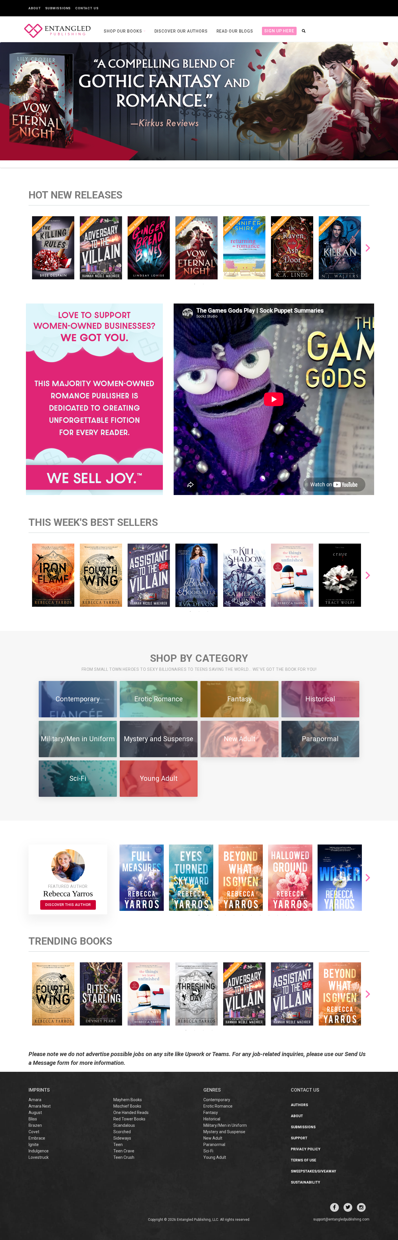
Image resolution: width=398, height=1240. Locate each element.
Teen (118, 1144)
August (35, 1112)
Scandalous (124, 1125)
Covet (34, 1131)
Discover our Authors (181, 31)
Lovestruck (39, 1157)
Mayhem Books (127, 1099)
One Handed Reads (131, 1112)
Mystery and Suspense (224, 1131)
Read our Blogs (234, 31)
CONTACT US (305, 1090)
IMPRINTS (39, 1090)
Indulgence (39, 1151)
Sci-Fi (208, 1151)
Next (368, 247)
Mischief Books (127, 1106)
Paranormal (214, 1144)
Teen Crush (123, 1157)
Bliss (33, 1119)
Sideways (122, 1138)
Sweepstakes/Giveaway (313, 1171)
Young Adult (214, 1157)
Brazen (35, 1125)
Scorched (122, 1131)
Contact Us (86, 8)
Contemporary (216, 1099)
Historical (211, 1119)
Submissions (58, 8)
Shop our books (123, 31)
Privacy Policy (305, 1149)
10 (278, 915)
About (35, 8)
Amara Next (40, 1106)
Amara (35, 1099)
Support (299, 1138)
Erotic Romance (218, 1106)
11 (286, 915)
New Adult (212, 1138)
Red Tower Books (129, 1119)
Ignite (34, 1144)
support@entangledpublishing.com (341, 1219)
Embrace (37, 1138)
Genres (212, 1090)
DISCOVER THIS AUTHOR (68, 904)
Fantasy (210, 1112)
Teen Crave (123, 1151)
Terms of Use (303, 1160)
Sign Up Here (279, 31)
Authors (299, 1105)
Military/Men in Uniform (225, 1125)
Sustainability (305, 1182)
